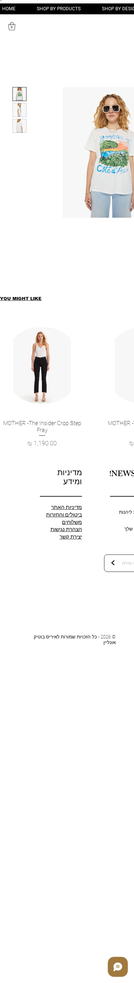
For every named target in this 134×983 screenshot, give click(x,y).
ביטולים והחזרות (64, 515)
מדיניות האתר (66, 507)
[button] (11, 26)
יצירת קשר (71, 537)
